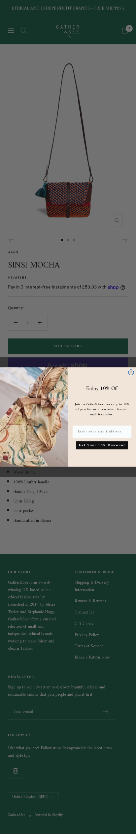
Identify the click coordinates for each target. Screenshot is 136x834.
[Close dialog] (131, 372)
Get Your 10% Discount (102, 445)
